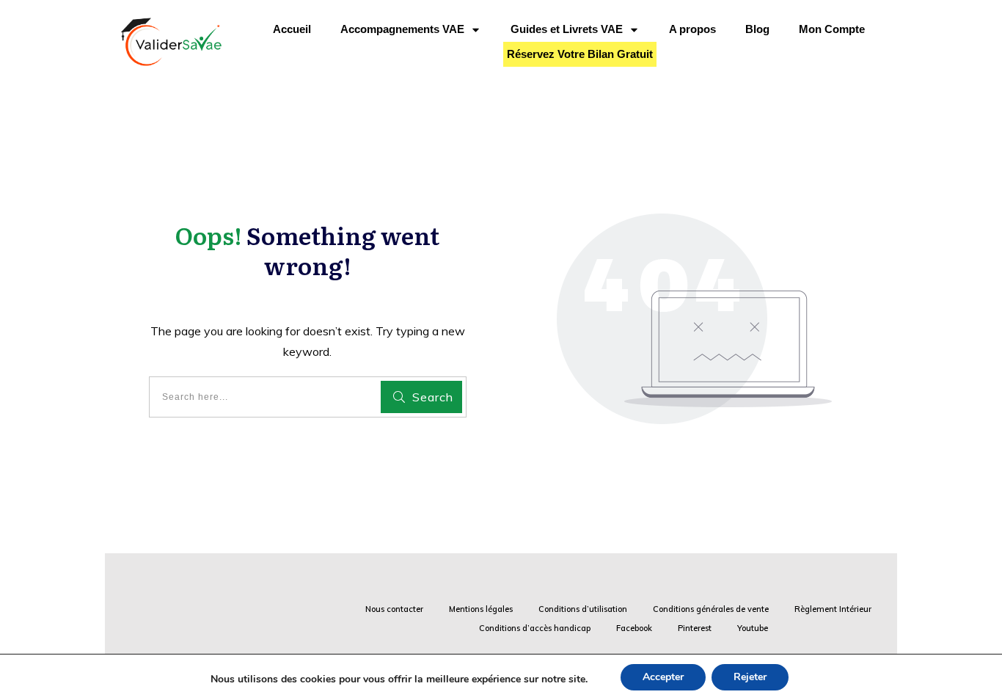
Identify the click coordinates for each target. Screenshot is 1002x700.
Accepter (663, 677)
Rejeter (750, 677)
